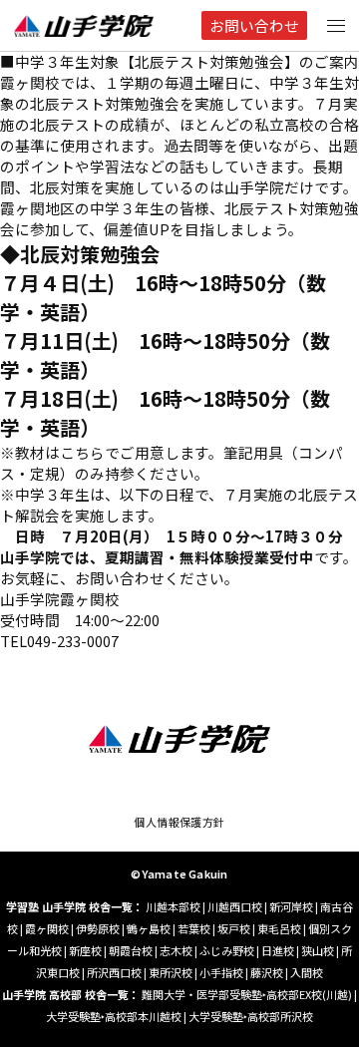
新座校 (85, 950)
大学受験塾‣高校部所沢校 (250, 1016)
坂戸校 (233, 928)
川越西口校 (234, 906)
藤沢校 (266, 972)
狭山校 (317, 950)
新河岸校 (291, 906)
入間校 (306, 972)
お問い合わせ (254, 25)
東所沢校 (170, 972)
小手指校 (221, 972)
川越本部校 (173, 906)
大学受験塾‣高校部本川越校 (113, 1016)
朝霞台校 (131, 950)
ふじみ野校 (226, 950)
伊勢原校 (98, 928)
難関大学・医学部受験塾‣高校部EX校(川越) (247, 994)
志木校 (176, 950)
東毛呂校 (279, 928)
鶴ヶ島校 (149, 928)
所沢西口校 (114, 972)
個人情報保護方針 (179, 822)
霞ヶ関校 (47, 928)
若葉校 (194, 928)
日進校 (277, 950)
